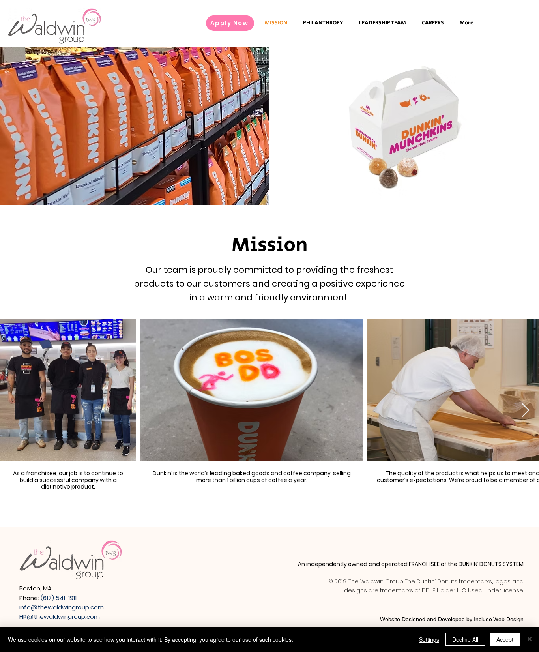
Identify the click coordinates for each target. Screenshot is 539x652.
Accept (504, 639)
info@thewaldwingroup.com (61, 607)
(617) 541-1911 (59, 598)
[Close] (529, 639)
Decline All (465, 639)
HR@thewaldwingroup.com (59, 617)
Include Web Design (499, 619)
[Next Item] (525, 410)
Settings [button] (429, 639)
